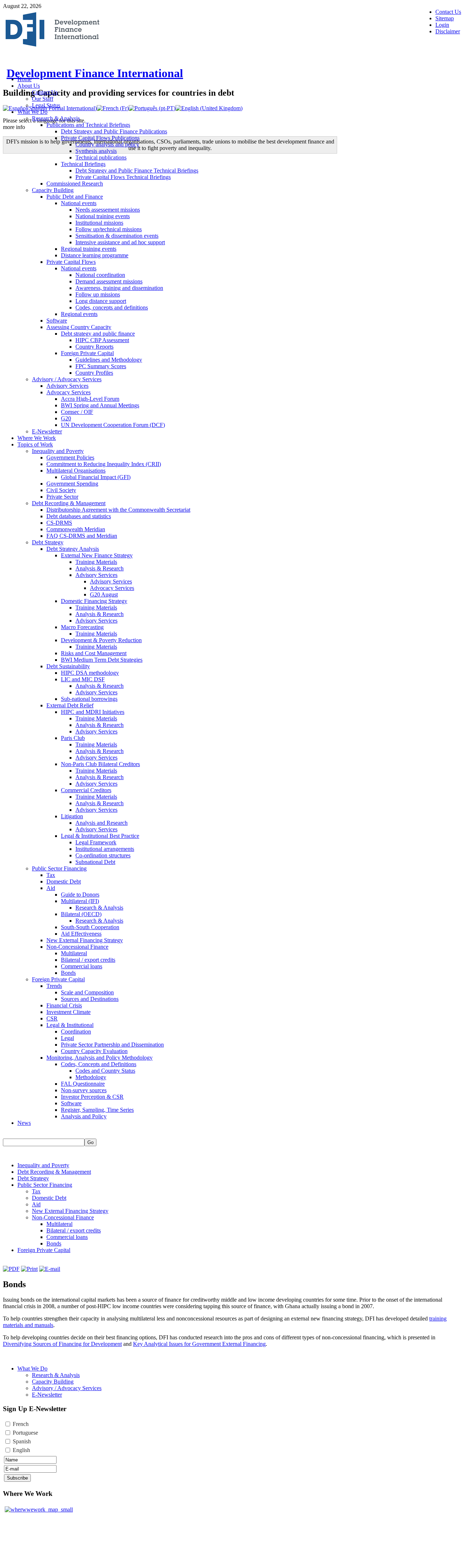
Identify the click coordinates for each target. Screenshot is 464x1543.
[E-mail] (49, 1269)
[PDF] (11, 1269)
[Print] (29, 1269)
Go (90, 1142)
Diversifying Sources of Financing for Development (62, 1344)
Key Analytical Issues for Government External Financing (199, 1344)
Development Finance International (95, 73)
